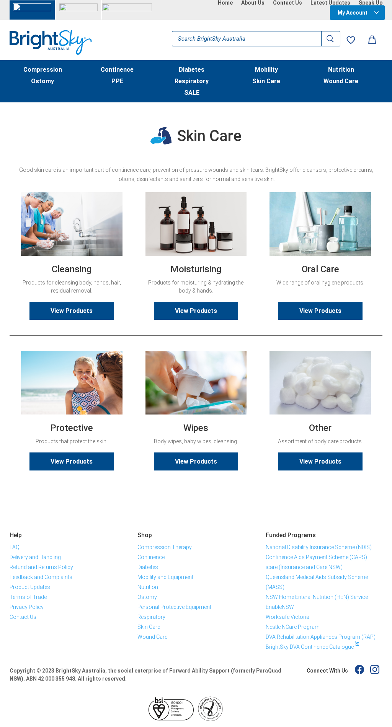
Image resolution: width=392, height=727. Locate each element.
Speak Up (370, 2)
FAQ (15, 547)
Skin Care (266, 82)
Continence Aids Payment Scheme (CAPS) (316, 557)
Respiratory (192, 82)
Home (225, 2)
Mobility (266, 70)
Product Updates (30, 587)
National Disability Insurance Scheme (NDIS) (319, 547)
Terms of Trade (28, 597)
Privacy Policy (27, 607)
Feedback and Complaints (41, 577)
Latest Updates (330, 2)
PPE (117, 82)
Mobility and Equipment (165, 577)
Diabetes (191, 70)
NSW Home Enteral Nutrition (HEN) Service (317, 597)
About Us (253, 2)
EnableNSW (280, 607)
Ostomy (42, 82)
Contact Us (287, 2)
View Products (72, 310)
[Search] (330, 38)
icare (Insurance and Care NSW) (304, 567)
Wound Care (340, 82)
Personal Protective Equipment (174, 607)
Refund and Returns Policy (41, 567)
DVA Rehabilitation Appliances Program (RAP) (321, 637)
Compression (42, 70)
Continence (117, 70)
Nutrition (341, 70)
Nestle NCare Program (293, 627)
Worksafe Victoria (287, 617)
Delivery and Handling (35, 557)
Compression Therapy (164, 547)
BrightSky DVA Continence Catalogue (310, 647)
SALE (191, 93)
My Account (353, 13)
